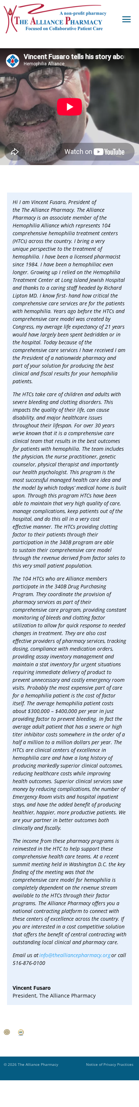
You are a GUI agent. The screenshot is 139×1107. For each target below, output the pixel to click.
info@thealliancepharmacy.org (74, 955)
